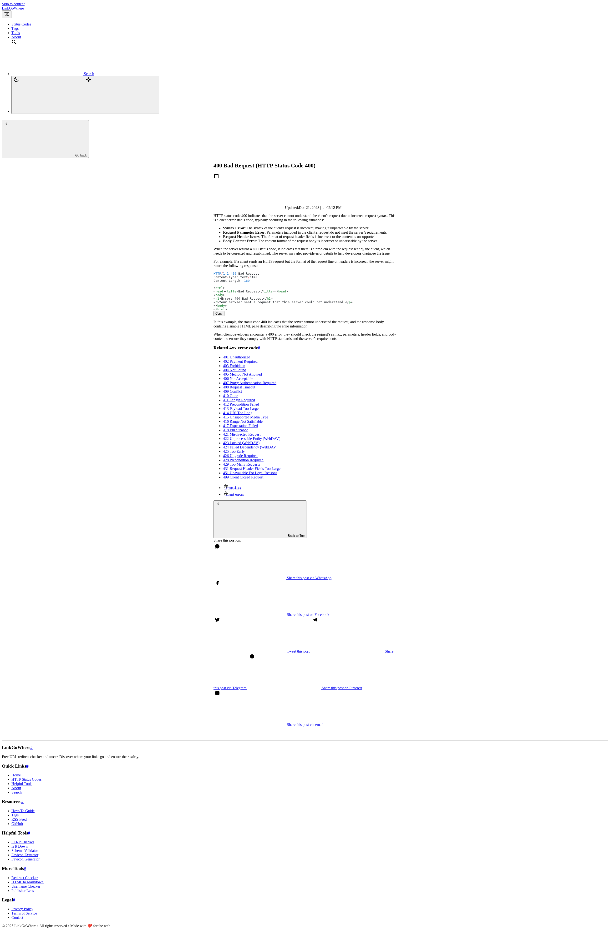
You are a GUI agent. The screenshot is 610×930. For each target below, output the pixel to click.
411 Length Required (239, 400)
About (16, 37)
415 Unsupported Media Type (245, 417)
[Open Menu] (6, 14)
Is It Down (19, 846)
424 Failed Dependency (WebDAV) (250, 447)
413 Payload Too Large (241, 409)
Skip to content (13, 4)
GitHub (17, 824)
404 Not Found (234, 370)
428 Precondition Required (243, 460)
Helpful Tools (21, 784)
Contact (17, 917)
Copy (219, 313)
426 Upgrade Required (240, 456)
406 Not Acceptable (238, 379)
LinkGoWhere (13, 8)
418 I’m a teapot (235, 430)
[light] (85, 95)
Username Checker (25, 886)
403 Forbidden (234, 366)
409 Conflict (232, 391)
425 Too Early (234, 451)
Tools (15, 33)
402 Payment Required (240, 361)
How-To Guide (23, 811)
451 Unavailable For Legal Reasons (250, 473)
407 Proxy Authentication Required (249, 383)
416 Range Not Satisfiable (243, 421)
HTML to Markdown (27, 882)
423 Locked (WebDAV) (241, 443)
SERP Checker (22, 842)
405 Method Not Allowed (242, 374)
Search (16, 792)
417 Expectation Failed (240, 426)
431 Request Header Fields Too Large (251, 469)
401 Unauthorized (236, 357)
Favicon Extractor (24, 855)
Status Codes (21, 24)
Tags (15, 28)
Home (16, 775)
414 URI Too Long (237, 413)
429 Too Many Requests (241, 464)
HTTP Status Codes (26, 779)
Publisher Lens (22, 891)
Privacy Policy (22, 909)
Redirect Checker (24, 878)
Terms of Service (24, 913)
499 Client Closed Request (243, 477)
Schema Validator (24, 851)
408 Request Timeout (239, 387)
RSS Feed (19, 819)
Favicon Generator (25, 859)
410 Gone (230, 396)
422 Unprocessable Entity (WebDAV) (251, 439)
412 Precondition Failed (241, 404)
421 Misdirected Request (241, 434)
